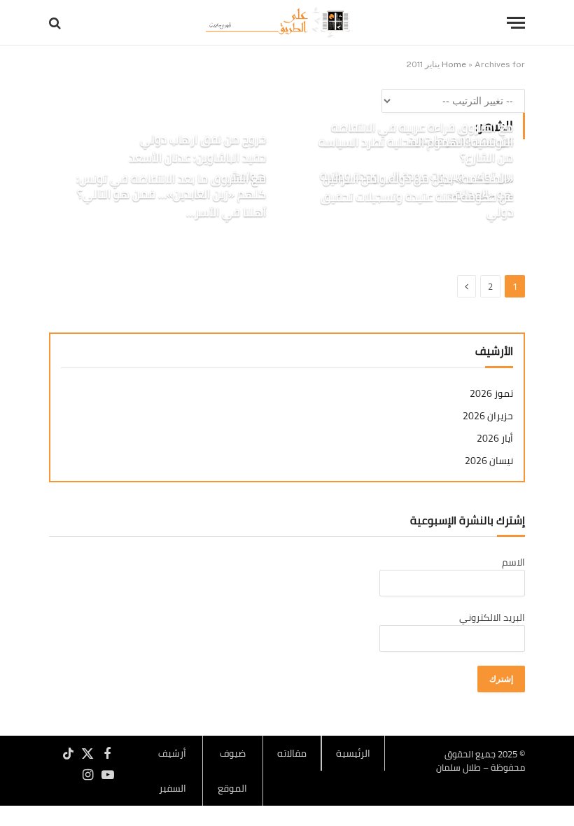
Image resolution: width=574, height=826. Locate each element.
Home (454, 64)
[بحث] (56, 22)
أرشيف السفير (172, 770)
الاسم (513, 562)
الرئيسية (353, 753)
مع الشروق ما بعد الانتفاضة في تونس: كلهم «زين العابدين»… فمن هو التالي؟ (171, 187)
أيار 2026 (495, 438)
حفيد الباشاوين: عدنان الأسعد (197, 158)
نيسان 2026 (489, 461)
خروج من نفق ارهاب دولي (203, 140)
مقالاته (292, 753)
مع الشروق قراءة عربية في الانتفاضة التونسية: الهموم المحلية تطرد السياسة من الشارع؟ (415, 143)
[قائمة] (516, 22)
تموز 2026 (491, 393)
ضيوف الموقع (232, 770)
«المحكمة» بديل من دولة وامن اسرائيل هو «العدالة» (418, 187)
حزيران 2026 (488, 416)
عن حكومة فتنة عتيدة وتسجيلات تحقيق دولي (417, 205)
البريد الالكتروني (492, 617)
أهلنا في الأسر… (226, 212)
